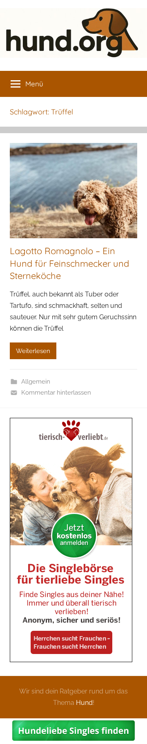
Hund (84, 703)
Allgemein (35, 381)
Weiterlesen (33, 351)
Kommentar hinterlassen (56, 392)
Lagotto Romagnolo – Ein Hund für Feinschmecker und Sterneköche (69, 263)
